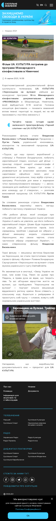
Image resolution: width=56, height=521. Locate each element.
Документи (33, 391)
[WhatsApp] (25, 479)
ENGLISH (9, 494)
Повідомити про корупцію (20, 486)
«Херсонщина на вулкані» (19, 92)
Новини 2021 (11, 31)
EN (41, 5)
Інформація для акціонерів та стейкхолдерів (11, 397)
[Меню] (51, 5)
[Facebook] (6, 479)
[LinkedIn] (32, 479)
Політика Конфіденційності (28, 509)
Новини (31, 387)
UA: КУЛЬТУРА (44, 88)
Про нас (7, 387)
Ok (28, 515)
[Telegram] (19, 479)
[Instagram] (12, 479)
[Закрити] (51, 499)
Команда (7, 391)
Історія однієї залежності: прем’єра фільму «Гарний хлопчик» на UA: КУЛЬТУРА (33, 125)
